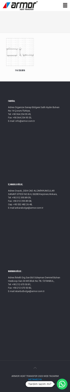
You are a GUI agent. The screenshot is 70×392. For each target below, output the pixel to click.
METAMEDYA (35, 379)
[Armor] (20, 5)
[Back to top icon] (35, 368)
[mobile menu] (65, 5)
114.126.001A (20, 70)
